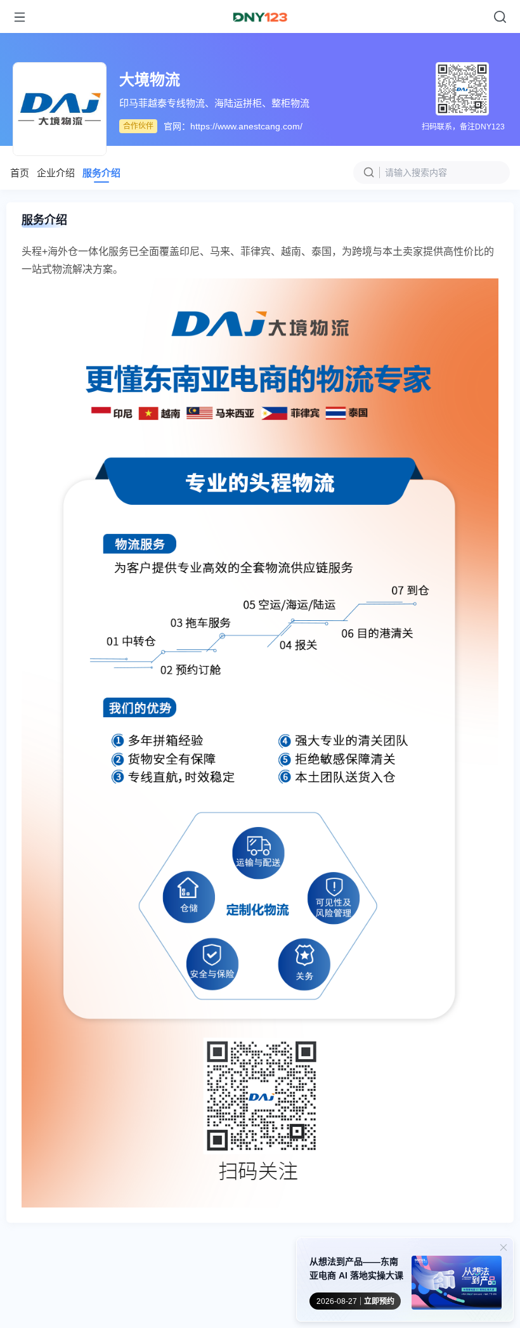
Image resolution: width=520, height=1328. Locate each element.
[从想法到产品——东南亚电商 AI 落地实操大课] (457, 1284)
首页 (19, 172)
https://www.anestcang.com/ (246, 126)
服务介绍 (101, 172)
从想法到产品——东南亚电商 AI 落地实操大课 (356, 1268)
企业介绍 (56, 172)
